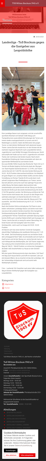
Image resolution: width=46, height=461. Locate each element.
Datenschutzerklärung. (23, 445)
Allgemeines (9, 284)
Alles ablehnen (11, 455)
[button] (2, 3)
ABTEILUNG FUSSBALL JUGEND (18, 425)
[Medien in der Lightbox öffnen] (23, 98)
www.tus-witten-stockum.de (20, 373)
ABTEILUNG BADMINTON (15, 416)
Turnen (7, 288)
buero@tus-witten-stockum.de (19, 370)
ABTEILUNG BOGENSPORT (16, 422)
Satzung (7, 349)
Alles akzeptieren (27, 455)
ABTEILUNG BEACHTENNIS (16, 419)
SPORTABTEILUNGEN (14, 412)
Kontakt (7, 346)
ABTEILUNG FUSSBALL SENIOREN (18, 428)
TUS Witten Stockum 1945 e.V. (25, 3)
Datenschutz (8, 353)
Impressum (8, 351)
